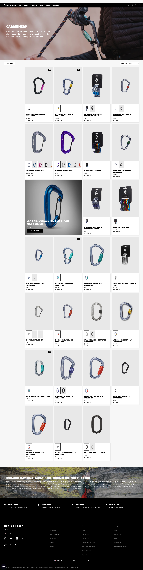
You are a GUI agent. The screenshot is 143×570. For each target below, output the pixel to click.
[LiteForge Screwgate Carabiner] (68, 368)
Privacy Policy (26, 567)
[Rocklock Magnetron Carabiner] (39, 85)
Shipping (52, 542)
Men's (20, 5)
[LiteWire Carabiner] (68, 142)
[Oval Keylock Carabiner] (96, 424)
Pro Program (117, 526)
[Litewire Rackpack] (125, 198)
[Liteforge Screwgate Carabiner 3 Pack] (96, 198)
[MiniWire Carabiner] (39, 142)
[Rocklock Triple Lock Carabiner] (96, 255)
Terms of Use (34, 567)
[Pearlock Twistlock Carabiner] (39, 424)
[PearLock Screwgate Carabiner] (125, 142)
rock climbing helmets (63, 488)
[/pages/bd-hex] (5, 1)
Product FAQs (85, 534)
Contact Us (53, 538)
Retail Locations (117, 542)
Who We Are (55, 5)
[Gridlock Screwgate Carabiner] (68, 85)
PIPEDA (51, 567)
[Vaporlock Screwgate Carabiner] (125, 311)
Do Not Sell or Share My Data (61, 567)
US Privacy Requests (74, 567)
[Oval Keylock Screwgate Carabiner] (96, 311)
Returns (52, 546)
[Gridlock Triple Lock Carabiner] (68, 255)
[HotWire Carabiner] (39, 311)
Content (48, 5)
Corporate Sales (117, 534)
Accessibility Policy (43, 567)
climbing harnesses (51, 488)
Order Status (53, 526)
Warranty (84, 530)
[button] (20, 5)
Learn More (35, 230)
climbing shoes (76, 488)
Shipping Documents (87, 550)
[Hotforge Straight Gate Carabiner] (68, 424)
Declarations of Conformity (88, 542)
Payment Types (85, 555)
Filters (10, 63)
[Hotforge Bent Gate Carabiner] (125, 368)
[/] (9, 5)
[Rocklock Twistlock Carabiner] (68, 311)
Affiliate (115, 530)
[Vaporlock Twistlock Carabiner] (96, 368)
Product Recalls (85, 538)
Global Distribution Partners (120, 546)
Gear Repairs (85, 526)
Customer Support (54, 534)
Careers (115, 538)
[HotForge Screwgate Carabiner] (39, 255)
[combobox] (6, 533)
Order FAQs (53, 530)
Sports (41, 5)
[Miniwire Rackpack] (96, 142)
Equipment (34, 5)
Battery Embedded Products (88, 546)
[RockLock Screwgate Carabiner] (125, 85)
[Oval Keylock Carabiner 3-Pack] (125, 255)
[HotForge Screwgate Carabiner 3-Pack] (96, 85)
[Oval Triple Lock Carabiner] (39, 368)
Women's (26, 5)
